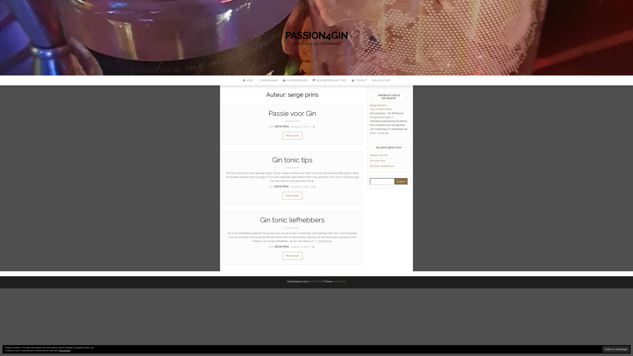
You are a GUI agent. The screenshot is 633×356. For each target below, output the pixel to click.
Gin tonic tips (292, 160)
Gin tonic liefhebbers (292, 220)
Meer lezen (292, 135)
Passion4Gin (316, 35)
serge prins (282, 126)
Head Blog (339, 281)
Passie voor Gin (292, 113)
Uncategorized (292, 121)
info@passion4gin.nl (381, 117)
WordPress (316, 281)
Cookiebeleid (64, 350)
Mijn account (381, 80)
